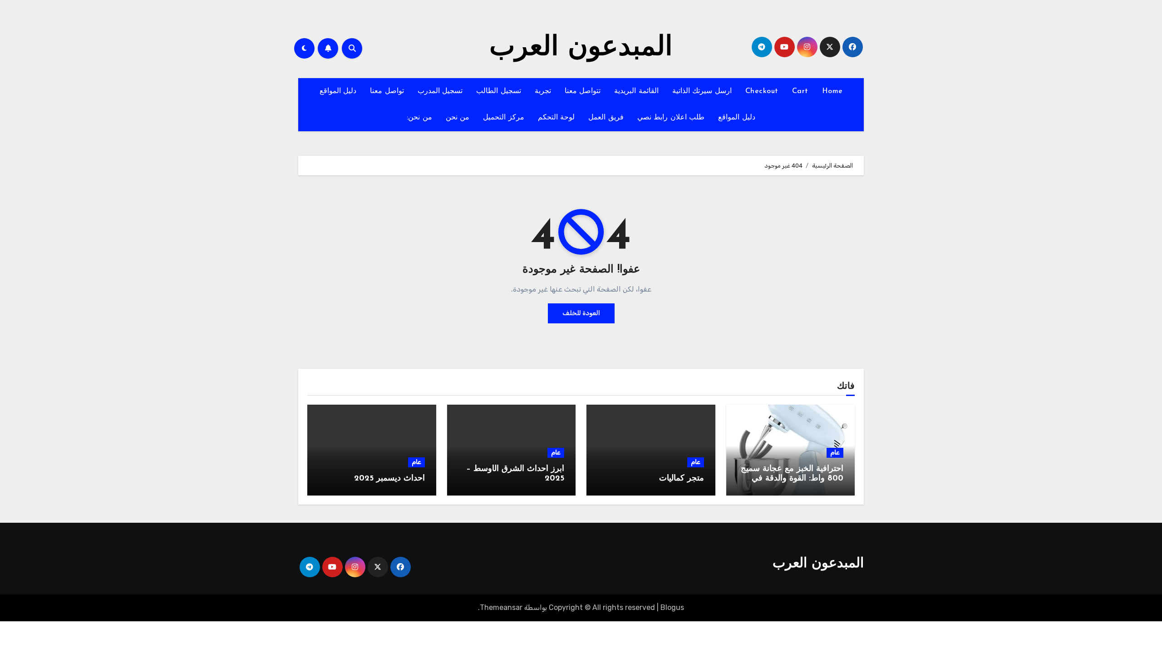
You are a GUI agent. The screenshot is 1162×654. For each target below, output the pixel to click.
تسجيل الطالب (498, 91)
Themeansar (501, 607)
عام (835, 452)
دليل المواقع (338, 91)
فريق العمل (606, 117)
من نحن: (419, 117)
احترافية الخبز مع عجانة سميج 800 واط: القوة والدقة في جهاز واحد (792, 479)
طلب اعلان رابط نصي (671, 117)
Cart (800, 91)
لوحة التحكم (556, 117)
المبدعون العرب (581, 48)
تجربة (543, 91)
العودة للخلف (581, 313)
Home (832, 91)
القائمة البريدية (636, 91)
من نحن (458, 117)
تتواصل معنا (583, 91)
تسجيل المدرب (440, 91)
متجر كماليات (681, 479)
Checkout (761, 91)
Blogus (672, 607)
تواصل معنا (387, 91)
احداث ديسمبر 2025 (389, 479)
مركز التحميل (503, 117)
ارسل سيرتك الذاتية (702, 91)
